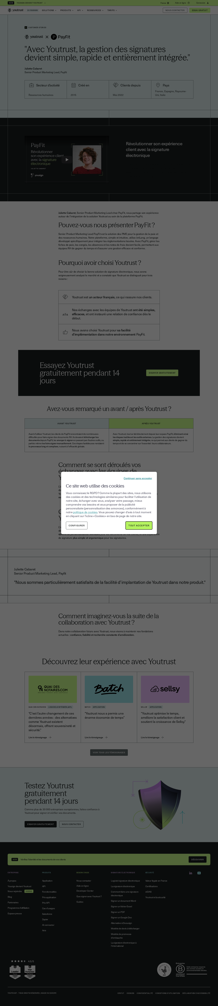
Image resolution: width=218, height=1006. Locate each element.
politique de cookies (85, 512)
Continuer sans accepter (138, 478)
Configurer (77, 525)
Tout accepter (138, 525)
